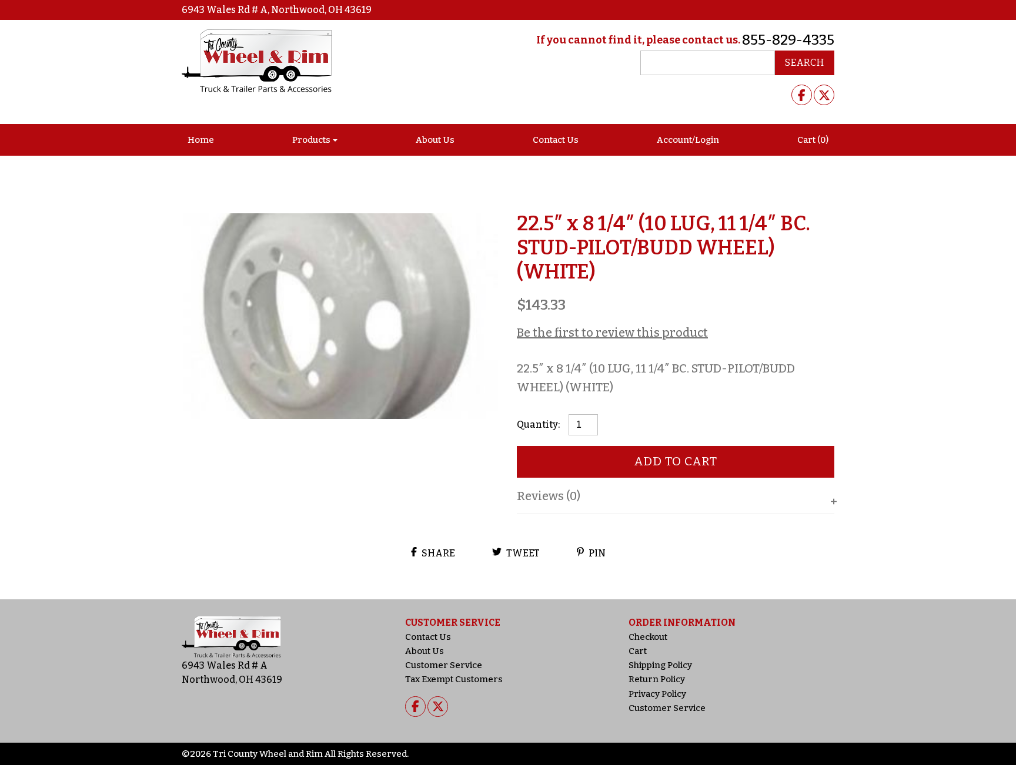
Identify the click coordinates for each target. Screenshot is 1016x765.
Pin (596, 553)
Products (311, 140)
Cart (638, 651)
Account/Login (688, 140)
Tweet (522, 553)
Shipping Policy (660, 665)
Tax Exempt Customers (454, 679)
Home (201, 140)
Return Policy (657, 679)
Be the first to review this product (612, 333)
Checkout (648, 637)
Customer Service (443, 665)
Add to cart (676, 461)
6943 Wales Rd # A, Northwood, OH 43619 (277, 9)
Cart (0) (812, 140)
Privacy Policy (657, 694)
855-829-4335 (788, 40)
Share (437, 553)
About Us (435, 140)
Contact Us (556, 140)
